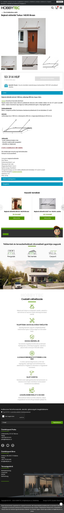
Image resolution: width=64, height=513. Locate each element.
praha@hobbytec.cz (6, 439)
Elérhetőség (4, 476)
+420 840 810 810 (6, 437)
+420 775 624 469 (6, 459)
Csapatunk (4, 472)
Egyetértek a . (17, 412)
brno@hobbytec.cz (6, 461)
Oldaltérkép (35, 500)
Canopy (4, 101)
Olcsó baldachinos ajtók (10, 12)
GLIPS (49, 500)
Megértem (60, 1)
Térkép (3, 435)
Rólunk (3, 474)
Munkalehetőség (6, 470)
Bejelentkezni (57, 422)
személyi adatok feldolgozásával (20, 412)
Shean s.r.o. (60, 500)
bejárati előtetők (17, 171)
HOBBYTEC (18, 500)
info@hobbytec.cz (27, 500)
